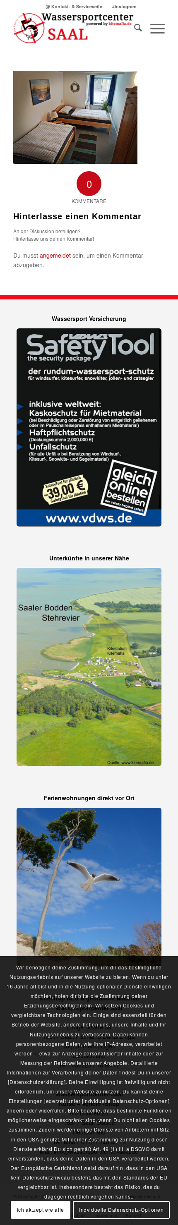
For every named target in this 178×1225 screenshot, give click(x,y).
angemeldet (55, 255)
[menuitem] (74, 6)
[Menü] (153, 28)
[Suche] (134, 28)
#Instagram (124, 6)
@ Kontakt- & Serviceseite (74, 6)
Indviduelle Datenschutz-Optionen (121, 1209)
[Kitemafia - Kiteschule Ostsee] (73, 28)
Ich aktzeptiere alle (40, 1209)
